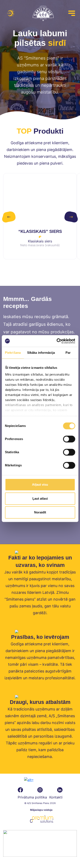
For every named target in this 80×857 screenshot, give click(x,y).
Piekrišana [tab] (13, 352)
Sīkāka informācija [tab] (41, 352)
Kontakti (56, 797)
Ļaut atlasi (40, 498)
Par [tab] (68, 352)
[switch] (69, 439)
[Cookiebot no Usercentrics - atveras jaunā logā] (57, 341)
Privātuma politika (32, 797)
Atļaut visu (40, 484)
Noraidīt (40, 512)
